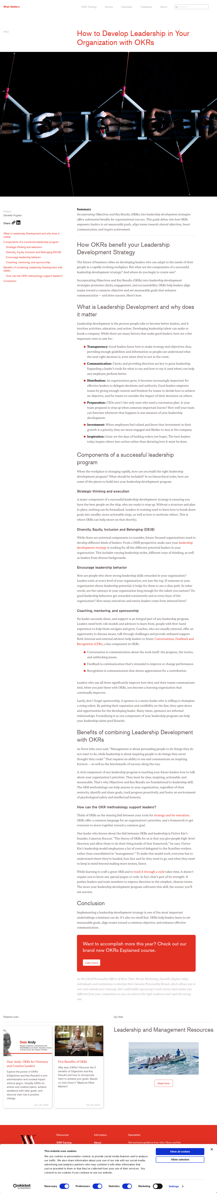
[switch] (97, 1186)
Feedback (146, 6)
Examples (126, 6)
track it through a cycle (149, 872)
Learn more (91, 962)
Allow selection (180, 1159)
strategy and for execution (171, 815)
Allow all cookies (180, 1151)
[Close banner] (212, 1149)
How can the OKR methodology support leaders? (34, 275)
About (163, 6)
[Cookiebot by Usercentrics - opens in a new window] (22, 1186)
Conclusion (9, 281)
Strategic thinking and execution (24, 247)
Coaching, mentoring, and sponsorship (28, 262)
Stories (109, 6)
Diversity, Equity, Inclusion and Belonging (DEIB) (33, 252)
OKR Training (88, 6)
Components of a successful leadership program (31, 242)
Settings (174, 1186)
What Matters (11, 6)
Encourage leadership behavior (23, 257)
